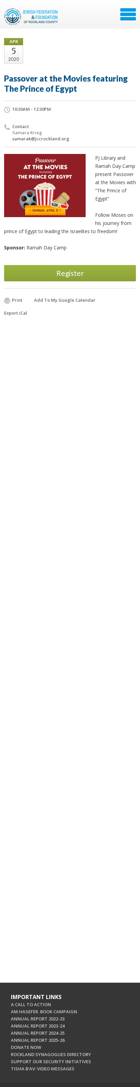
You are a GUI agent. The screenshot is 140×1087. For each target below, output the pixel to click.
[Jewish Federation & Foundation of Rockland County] (31, 16)
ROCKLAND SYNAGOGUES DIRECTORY (51, 1054)
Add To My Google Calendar (64, 300)
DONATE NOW (26, 1047)
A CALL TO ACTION (31, 1004)
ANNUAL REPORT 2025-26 (38, 1040)
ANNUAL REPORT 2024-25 (38, 1033)
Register (70, 273)
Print (17, 300)
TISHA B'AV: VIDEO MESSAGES (42, 1069)
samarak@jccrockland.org (40, 139)
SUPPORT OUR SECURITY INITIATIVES (51, 1061)
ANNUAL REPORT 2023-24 (38, 1026)
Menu (128, 14)
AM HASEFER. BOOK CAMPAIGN (44, 1012)
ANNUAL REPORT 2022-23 (38, 1019)
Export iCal (15, 313)
